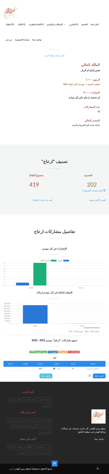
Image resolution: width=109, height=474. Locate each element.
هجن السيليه (31, 426)
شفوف (19, 447)
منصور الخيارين (14, 420)
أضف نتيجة (99, 376)
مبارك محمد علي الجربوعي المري (86, 125)
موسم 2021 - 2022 (92, 331)
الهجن (11, 469)
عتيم (48, 453)
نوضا (41, 453)
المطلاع (29, 447)
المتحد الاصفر (44, 400)
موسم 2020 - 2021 (76, 331)
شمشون (46, 406)
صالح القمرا (45, 432)
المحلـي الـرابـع (92, 368)
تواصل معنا (46, 376)
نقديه (58, 368)
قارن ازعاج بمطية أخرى (54, 56)
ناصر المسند (45, 426)
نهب (48, 447)
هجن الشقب (45, 420)
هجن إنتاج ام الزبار (90, 70)
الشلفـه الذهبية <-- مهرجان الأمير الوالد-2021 (81, 84)
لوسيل (32, 453)
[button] (54, 368)
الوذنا (10, 447)
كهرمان (40, 447)
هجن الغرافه (16, 426)
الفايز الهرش (15, 400)
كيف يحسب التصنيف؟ (92, 190)
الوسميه (21, 453)
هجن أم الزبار (30, 420)
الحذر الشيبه (30, 400)
